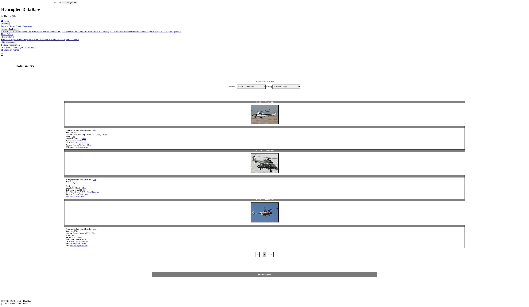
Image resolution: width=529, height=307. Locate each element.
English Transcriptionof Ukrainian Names (18, 48)
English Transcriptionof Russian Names (10, 46)
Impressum (27, 26)
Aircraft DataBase (9, 29)
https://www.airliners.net (78, 196)
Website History (8, 26)
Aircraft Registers (24, 39)
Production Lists (24, 31)
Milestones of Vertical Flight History (143, 31)
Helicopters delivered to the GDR (46, 31)
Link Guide (6, 37)
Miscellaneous (8, 42)
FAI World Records (118, 31)
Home (6, 21)
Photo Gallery (7, 34)
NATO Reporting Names (170, 31)
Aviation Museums (57, 39)
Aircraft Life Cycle (82, 143)
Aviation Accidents (40, 39)
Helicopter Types (8, 39)
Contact (19, 26)
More (94, 130)
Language (56, 2)
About (4, 24)
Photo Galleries (72, 39)
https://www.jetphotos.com (78, 147)
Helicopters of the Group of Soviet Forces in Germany (85, 31)
